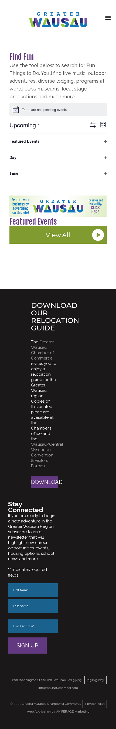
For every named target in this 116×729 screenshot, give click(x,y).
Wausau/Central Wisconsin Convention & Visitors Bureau (47, 455)
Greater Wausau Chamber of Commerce (51, 704)
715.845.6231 (96, 680)
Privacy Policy (95, 704)
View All (58, 235)
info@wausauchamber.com (58, 688)
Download (44, 482)
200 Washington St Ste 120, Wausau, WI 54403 (46, 680)
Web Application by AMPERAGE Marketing (58, 711)
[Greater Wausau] (58, 19)
